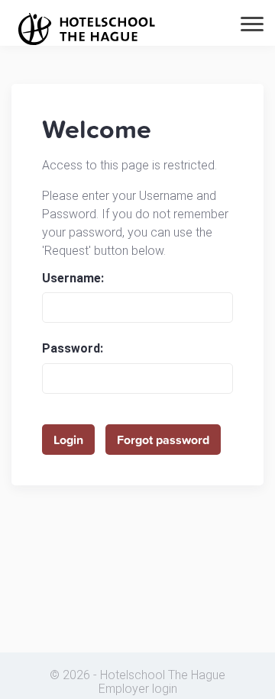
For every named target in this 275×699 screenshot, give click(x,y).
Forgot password (163, 439)
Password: (72, 349)
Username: (73, 278)
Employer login (138, 689)
